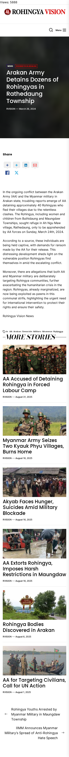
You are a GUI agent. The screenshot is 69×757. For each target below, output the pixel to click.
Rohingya (58, 331)
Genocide (27, 331)
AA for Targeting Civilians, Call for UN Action (34, 683)
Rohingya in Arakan (26, 66)
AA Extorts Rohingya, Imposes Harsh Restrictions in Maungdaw (34, 569)
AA (10, 331)
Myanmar (47, 331)
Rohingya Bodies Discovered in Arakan (29, 627)
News (10, 66)
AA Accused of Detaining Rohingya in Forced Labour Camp (33, 385)
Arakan (17, 331)
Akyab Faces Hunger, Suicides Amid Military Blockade (30, 507)
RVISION (10, 108)
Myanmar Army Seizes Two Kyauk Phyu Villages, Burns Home (33, 446)
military (37, 331)
